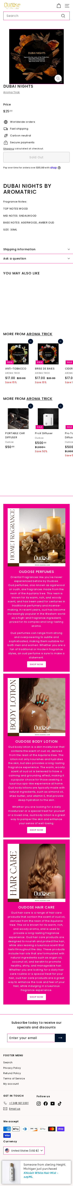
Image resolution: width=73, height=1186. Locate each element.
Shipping (8, 148)
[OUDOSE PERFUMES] (36, 537)
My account (11, 1083)
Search (8, 1062)
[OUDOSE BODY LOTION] (36, 707)
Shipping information (19, 249)
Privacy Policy (12, 1068)
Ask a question (14, 258)
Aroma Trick (11, 92)
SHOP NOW (36, 664)
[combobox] (36, 16)
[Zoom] (58, 78)
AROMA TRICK (39, 333)
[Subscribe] (60, 1038)
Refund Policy (12, 1073)
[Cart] (58, 6)
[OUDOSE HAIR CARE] (36, 873)
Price (7, 104)
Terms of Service (14, 1078)
